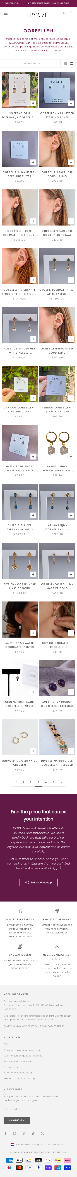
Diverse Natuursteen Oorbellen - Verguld (57, 763)
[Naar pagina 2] (16, 782)
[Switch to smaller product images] (71, 63)
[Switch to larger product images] (65, 63)
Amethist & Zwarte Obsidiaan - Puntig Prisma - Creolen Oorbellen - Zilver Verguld (19, 645)
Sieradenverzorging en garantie (22, 1050)
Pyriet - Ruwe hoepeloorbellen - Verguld (57, 469)
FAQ (6, 1044)
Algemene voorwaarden (18, 1072)
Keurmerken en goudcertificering (23, 1055)
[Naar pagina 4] (61, 782)
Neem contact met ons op (19, 1078)
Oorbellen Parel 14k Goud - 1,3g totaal (57, 233)
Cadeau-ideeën (20, 955)
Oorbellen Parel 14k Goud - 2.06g (57, 174)
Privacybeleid (11, 1067)
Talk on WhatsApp (41, 882)
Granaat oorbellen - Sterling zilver (20, 409)
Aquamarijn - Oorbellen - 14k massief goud (57, 527)
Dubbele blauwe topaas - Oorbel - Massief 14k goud (19, 527)
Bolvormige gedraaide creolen (19, 763)
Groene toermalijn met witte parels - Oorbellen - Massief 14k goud (57, 292)
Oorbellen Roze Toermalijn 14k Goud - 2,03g (19, 233)
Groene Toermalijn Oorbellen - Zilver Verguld (19, 704)
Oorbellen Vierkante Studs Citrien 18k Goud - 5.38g (20, 292)
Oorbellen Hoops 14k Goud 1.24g (57, 350)
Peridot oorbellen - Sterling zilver (57, 409)
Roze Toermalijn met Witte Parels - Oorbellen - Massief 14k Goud (19, 351)
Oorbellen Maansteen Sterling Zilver (57, 115)
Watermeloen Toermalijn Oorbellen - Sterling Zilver (20, 115)
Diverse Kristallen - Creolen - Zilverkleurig (57, 645)
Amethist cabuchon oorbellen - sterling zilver (57, 704)
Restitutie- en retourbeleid (19, 1061)
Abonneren (38, 1164)
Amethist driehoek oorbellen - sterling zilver (20, 469)
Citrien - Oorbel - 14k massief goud (20, 586)
